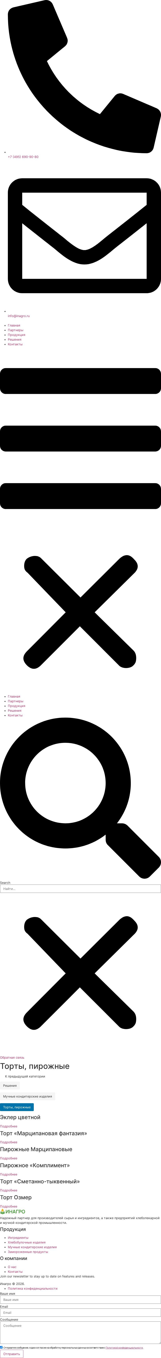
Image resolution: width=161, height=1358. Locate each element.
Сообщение (9, 1319)
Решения (14, 339)
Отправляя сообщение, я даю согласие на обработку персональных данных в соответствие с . (74, 1348)
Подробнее (8, 1126)
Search (5, 882)
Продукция (16, 335)
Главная (14, 325)
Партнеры (15, 330)
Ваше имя (7, 1293)
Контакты (15, 344)
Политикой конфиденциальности (124, 1347)
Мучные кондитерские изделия (27, 1096)
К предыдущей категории (24, 1076)
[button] (80, 520)
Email (4, 1306)
